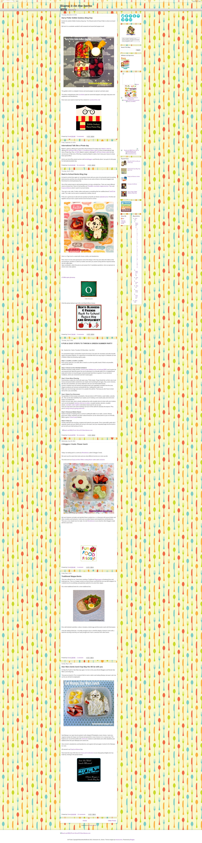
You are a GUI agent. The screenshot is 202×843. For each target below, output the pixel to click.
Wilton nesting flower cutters (89, 459)
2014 (136, 218)
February (136, 296)
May (137, 285)
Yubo (110, 186)
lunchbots (81, 94)
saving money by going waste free (74, 408)
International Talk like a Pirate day (75, 146)
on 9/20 (77, 152)
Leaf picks (102, 459)
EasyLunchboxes (66, 188)
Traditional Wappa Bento (71, 576)
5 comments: (80, 136)
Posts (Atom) (92, 825)
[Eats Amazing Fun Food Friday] (88, 561)
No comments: (81, 165)
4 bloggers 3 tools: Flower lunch (75, 444)
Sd (123, 218)
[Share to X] (90, 136)
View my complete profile (123, 222)
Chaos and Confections (87, 753)
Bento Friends (72, 9)
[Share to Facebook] (92, 136)
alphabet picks (104, 196)
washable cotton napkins (73, 405)
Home (63, 9)
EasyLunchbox (76, 459)
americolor (85, 738)
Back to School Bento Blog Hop (74, 174)
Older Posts (112, 820)
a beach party (84, 369)
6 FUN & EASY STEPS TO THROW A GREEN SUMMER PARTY (87, 343)
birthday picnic (93, 369)
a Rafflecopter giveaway (68, 277)
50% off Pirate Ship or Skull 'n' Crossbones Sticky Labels (82, 150)
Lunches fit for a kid (94, 100)
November (136, 223)
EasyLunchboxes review (134, 176)
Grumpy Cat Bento (132, 184)
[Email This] (87, 136)
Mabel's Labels (105, 148)
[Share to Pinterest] (93, 136)
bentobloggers (89, 159)
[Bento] (137, 84)
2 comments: (80, 334)
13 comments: (82, 814)
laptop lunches (104, 186)
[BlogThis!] (89, 136)
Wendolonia (85, 452)
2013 (136, 300)
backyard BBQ (102, 369)
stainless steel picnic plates (82, 403)
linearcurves (119, 839)
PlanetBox (90, 186)
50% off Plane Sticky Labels (102, 152)
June (136, 282)
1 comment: (80, 567)
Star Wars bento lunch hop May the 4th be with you (82, 667)
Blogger (132, 839)
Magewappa (98, 579)
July (137, 277)
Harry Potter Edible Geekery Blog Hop (77, 18)
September (136, 273)
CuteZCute (112, 191)
